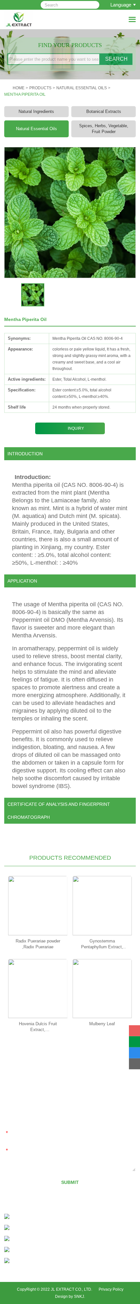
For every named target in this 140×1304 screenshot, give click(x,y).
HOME (18, 88)
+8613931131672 (54, 1228)
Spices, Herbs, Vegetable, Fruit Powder (103, 128)
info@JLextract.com (45, 1239)
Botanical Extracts (103, 111)
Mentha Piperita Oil (25, 94)
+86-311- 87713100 (42, 1217)
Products (40, 88)
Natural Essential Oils (81, 88)
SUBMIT (70, 1182)
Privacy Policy (111, 1289)
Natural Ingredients (36, 111)
